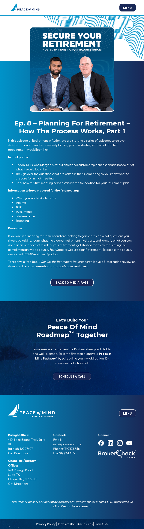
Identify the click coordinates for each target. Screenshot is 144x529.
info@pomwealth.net (67, 444)
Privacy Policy (46, 524)
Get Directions (18, 453)
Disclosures (85, 524)
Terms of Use (66, 524)
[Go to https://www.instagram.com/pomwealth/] (120, 443)
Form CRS (101, 524)
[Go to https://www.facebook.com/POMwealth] (101, 443)
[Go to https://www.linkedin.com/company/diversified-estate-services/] (110, 443)
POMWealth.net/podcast (41, 254)
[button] (72, 282)
